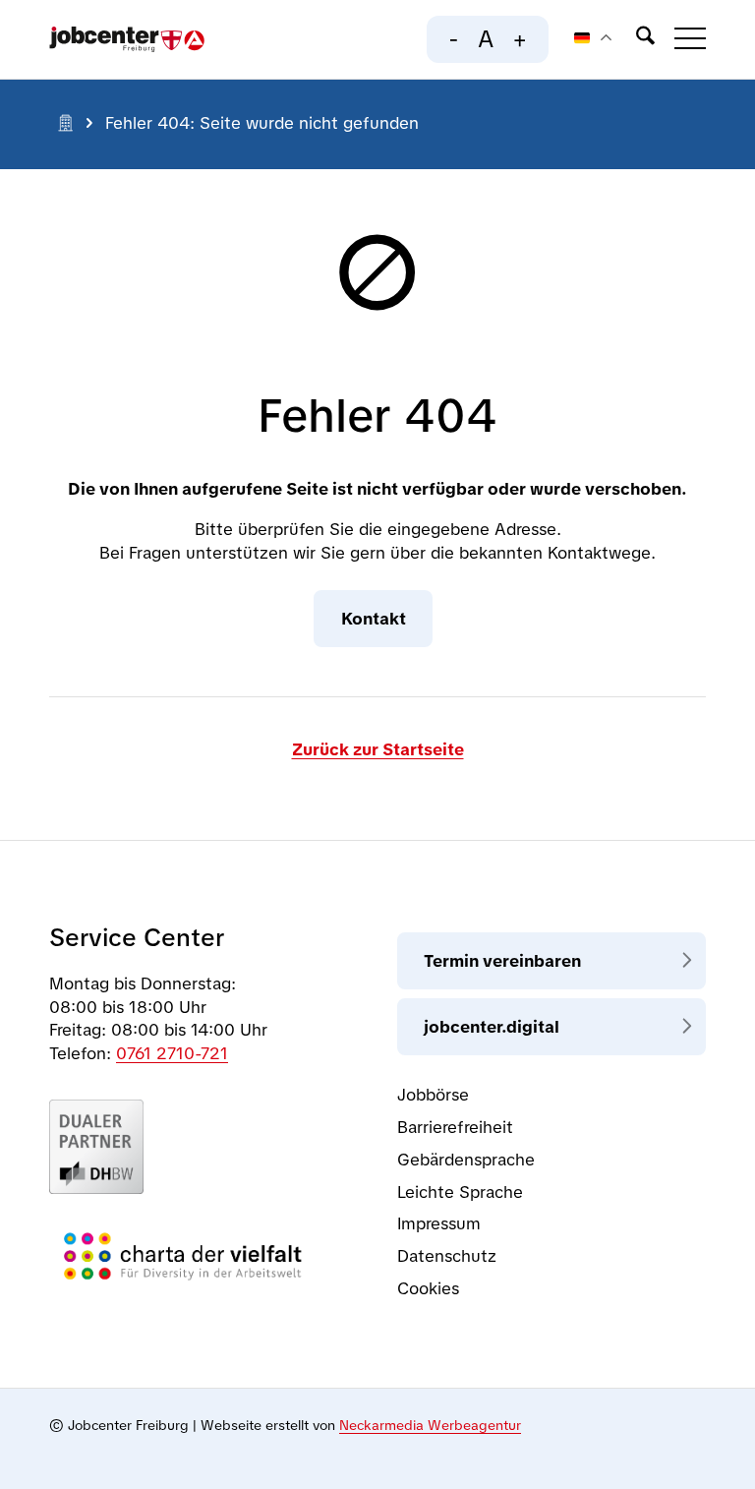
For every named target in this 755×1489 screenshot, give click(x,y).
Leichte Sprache (460, 1192)
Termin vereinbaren (502, 961)
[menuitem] (635, 39)
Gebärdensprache (466, 1159)
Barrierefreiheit (455, 1127)
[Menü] (680, 39)
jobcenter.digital (491, 1027)
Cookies (428, 1288)
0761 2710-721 (172, 1053)
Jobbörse (433, 1094)
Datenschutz (446, 1256)
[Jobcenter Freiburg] (126, 39)
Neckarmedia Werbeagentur (430, 1425)
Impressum (439, 1223)
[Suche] (635, 39)
